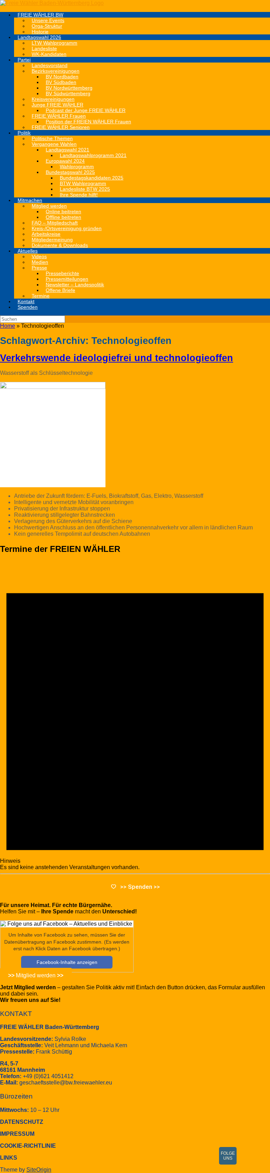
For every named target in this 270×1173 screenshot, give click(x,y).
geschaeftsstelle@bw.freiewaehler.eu (65, 1083)
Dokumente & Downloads (60, 245)
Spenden (28, 307)
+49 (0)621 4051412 (48, 1076)
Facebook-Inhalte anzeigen (67, 962)
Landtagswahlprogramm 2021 (93, 155)
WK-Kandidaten (49, 54)
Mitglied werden (35, 975)
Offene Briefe (60, 290)
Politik (24, 133)
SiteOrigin (38, 1170)
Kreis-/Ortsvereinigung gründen (67, 228)
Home (7, 326)
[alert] (135, 716)
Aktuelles (28, 251)
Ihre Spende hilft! (79, 194)
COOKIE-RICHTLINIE (28, 1146)
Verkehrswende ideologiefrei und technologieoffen (116, 358)
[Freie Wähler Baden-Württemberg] (52, 3)
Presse (39, 268)
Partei (24, 60)
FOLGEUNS (228, 1156)
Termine (41, 296)
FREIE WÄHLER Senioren (61, 127)
